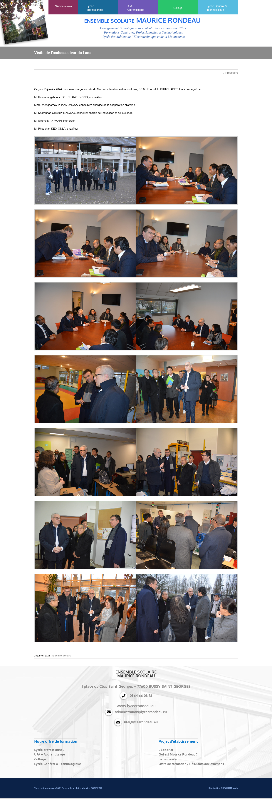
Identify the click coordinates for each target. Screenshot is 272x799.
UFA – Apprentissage (49, 754)
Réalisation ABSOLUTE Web (223, 788)
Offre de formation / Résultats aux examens (191, 764)
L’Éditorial (166, 750)
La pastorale (168, 759)
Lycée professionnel (49, 750)
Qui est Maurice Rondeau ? (178, 754)
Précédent (231, 72)
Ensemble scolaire (61, 655)
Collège (40, 759)
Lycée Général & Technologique (57, 764)
